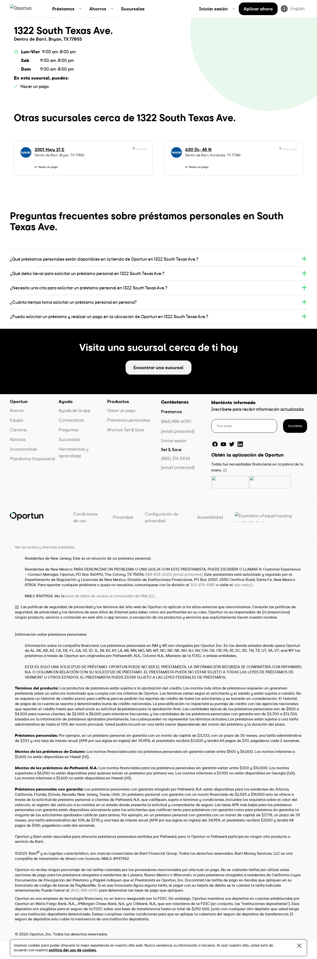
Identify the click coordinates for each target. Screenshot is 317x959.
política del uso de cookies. (73, 950)
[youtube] (223, 444)
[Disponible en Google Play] (270, 482)
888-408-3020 (158, 574)
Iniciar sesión (173, 440)
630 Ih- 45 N (198, 149)
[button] (158, 259)
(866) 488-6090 (176, 421)
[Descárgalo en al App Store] (229, 482)
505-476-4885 (202, 584)
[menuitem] (66, 8)
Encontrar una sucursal (158, 367)
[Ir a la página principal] (26, 8)
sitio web (241, 584)
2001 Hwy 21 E (49, 149)
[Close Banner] (299, 946)
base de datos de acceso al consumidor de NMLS (108, 595)
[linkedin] (240, 444)
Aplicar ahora (258, 9)
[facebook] (215, 444)
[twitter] (232, 444)
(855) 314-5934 (175, 458)
